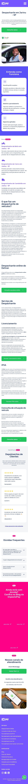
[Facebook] (5, 773)
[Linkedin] (8, 773)
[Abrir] (24, 550)
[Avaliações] (5, 473)
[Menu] (25, 3)
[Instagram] (2, 773)
